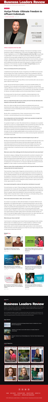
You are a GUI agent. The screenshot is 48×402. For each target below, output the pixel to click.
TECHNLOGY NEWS (21, 393)
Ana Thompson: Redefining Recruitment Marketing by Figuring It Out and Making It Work (13, 286)
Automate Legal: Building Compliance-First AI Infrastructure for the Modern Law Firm (33, 286)
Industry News (30, 393)
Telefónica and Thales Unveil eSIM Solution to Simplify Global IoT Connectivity (25, 330)
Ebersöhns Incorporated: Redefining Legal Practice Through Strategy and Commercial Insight (33, 268)
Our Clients (13, 393)
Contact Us (37, 393)
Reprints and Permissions (28, 394)
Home (5, 5)
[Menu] (5, 2)
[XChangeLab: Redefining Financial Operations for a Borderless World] (13, 241)
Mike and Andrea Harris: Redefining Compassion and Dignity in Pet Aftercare (13, 267)
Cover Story (7, 8)
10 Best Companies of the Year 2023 (12, 47)
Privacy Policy (17, 394)
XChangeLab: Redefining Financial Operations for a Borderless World (12, 249)
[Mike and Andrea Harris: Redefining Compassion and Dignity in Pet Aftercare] (13, 260)
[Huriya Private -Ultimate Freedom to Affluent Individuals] (24, 43)
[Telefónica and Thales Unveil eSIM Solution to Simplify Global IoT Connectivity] (7, 331)
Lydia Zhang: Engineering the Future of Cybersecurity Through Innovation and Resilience (34, 249)
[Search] (43, 2)
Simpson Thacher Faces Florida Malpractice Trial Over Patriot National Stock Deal (28, 336)
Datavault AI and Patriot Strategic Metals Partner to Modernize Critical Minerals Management (26, 324)
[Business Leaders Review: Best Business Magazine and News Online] (24, 2)
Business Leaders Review (9, 16)
